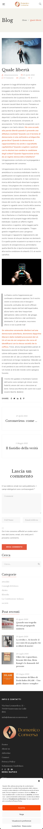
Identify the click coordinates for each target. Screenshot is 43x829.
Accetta (21, 808)
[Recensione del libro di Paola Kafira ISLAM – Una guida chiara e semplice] (8, 679)
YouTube (12, 769)
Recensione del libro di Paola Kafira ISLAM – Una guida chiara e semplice (28, 680)
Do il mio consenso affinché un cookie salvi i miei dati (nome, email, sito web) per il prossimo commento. (20, 534)
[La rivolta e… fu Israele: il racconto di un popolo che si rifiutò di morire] (8, 641)
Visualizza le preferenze (21, 821)
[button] (39, 781)
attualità (5, 582)
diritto (5, 590)
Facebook (2, 769)
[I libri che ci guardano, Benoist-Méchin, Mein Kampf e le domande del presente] (8, 658)
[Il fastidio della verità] (21, 446)
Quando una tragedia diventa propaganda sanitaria (26, 625)
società (5, 603)
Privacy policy (26, 826)
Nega (21, 814)
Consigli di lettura (10, 586)
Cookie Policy (16, 826)
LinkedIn (8, 769)
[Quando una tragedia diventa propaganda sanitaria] (8, 624)
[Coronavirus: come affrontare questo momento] (21, 419)
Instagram (5, 769)
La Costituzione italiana (13, 599)
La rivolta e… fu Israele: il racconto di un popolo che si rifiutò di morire (28, 643)
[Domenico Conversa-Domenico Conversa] (22, 4)
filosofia (22, 78)
